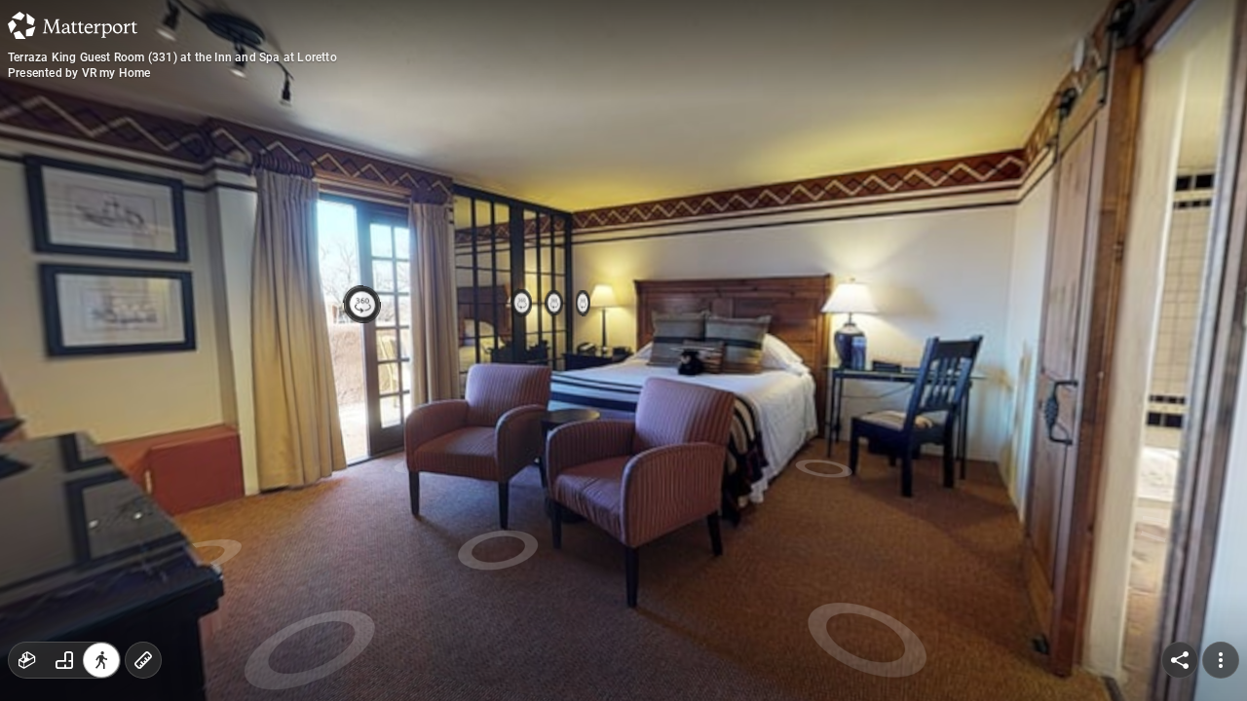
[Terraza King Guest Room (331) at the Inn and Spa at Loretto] (623, 350)
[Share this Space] (1179, 660)
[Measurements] (143, 660)
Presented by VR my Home (79, 73)
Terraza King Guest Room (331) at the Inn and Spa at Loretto (172, 57)
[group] (64, 660)
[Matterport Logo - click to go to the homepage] (72, 25)
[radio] (27, 660)
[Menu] (1220, 660)
